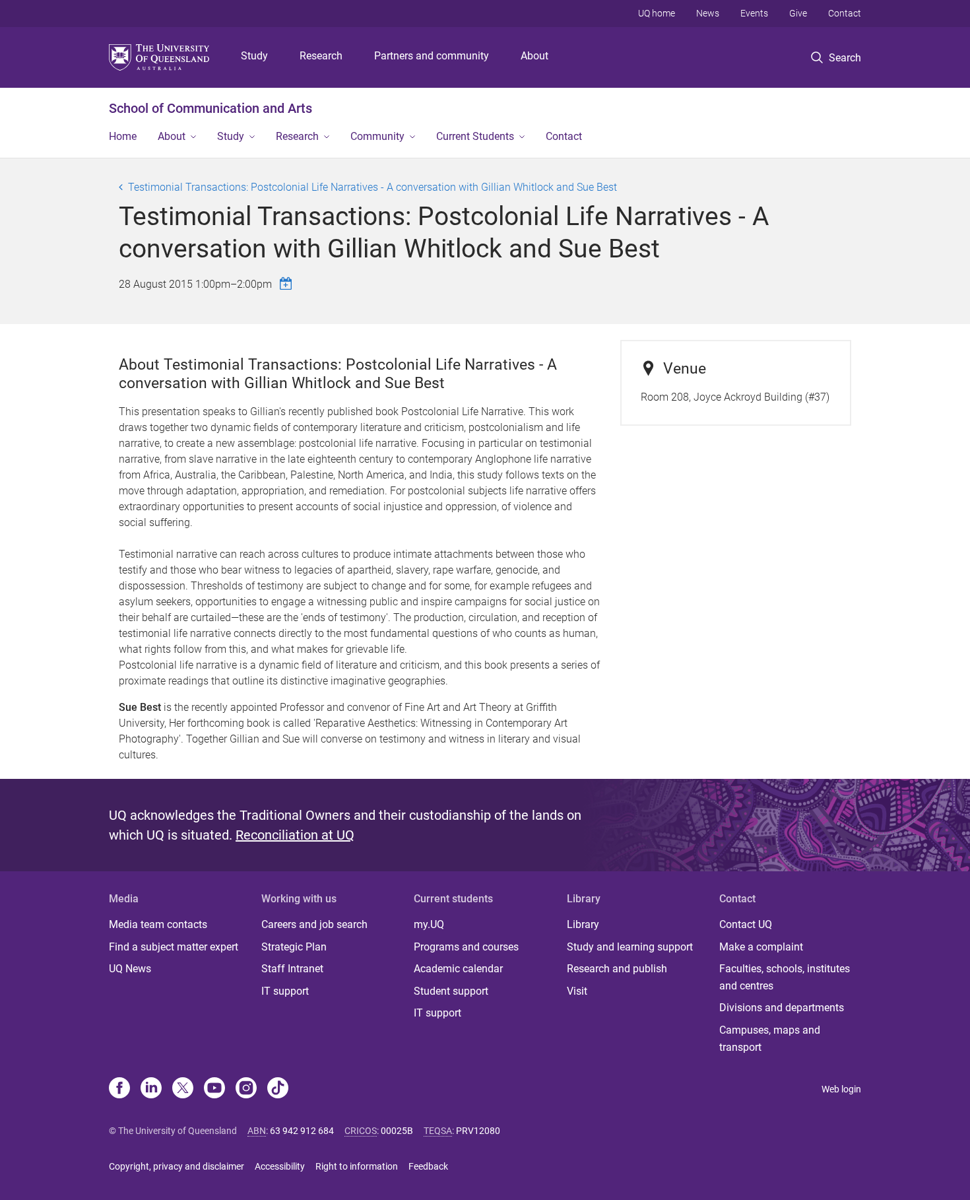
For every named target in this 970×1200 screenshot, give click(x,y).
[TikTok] (277, 1089)
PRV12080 (478, 1130)
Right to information (356, 1166)
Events (754, 13)
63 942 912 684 (302, 1130)
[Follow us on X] (182, 1089)
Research (321, 56)
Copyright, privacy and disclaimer (176, 1166)
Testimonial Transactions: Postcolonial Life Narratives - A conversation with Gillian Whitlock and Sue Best (372, 187)
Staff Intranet (292, 968)
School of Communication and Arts (210, 108)
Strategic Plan (294, 947)
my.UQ (429, 924)
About (534, 56)
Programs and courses (466, 947)
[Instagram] (246, 1089)
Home (123, 136)
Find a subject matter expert (173, 947)
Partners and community (431, 56)
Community (377, 136)
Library (583, 924)
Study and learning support (630, 947)
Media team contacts (158, 924)
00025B (397, 1130)
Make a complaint (761, 947)
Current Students (475, 136)
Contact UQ (745, 924)
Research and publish (617, 968)
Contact (844, 13)
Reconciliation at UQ (295, 835)
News (707, 13)
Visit (577, 991)
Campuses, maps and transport (769, 1038)
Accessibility (280, 1166)
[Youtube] (214, 1089)
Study (254, 56)
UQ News (130, 968)
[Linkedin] (151, 1089)
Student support (451, 991)
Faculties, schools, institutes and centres (784, 977)
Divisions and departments (781, 1007)
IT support (285, 991)
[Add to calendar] (288, 283)
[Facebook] (119, 1089)
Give (798, 13)
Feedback (428, 1166)
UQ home (656, 13)
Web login (841, 1089)
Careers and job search (314, 924)
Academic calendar (458, 968)
